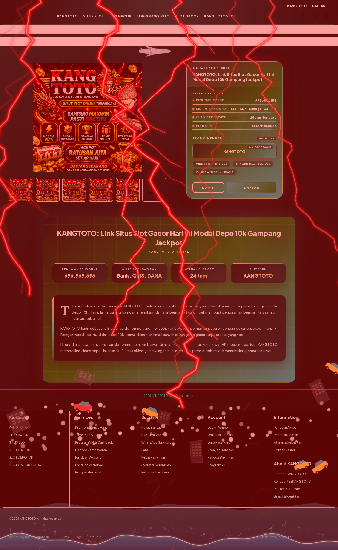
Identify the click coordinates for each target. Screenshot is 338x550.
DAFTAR (251, 187)
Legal (78, 537)
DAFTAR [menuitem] (318, 6)
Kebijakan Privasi (153, 457)
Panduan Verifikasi (221, 457)
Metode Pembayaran (91, 450)
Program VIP (217, 465)
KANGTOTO (133, 306)
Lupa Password (219, 442)
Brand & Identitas (287, 496)
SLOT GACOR (19, 450)
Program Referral (88, 472)
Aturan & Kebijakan (288, 442)
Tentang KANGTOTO (290, 474)
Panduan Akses (285, 427)
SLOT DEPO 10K (21, 457)
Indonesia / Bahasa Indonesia (29, 537)
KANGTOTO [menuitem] (297, 6)
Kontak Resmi (284, 450)
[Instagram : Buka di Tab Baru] (317, 537)
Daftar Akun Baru (220, 435)
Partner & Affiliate (287, 489)
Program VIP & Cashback (94, 442)
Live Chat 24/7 (152, 435)
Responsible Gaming (157, 472)
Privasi (65, 537)
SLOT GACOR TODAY (25, 465)
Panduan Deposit (88, 457)
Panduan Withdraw (89, 465)
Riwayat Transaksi (221, 450)
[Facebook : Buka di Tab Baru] (299, 537)
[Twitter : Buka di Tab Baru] (308, 537)
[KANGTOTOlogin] (27, 15)
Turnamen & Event (88, 435)
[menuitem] (67, 16)
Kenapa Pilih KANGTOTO (292, 481)
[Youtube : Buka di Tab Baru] (326, 537)
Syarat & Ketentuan (156, 465)
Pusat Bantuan (152, 427)
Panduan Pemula (286, 435)
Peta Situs (95, 537)
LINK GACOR (18, 435)
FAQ (144, 450)
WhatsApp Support (156, 442)
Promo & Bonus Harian (92, 427)
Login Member (218, 427)
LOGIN (208, 187)
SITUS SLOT (18, 442)
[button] (316, 16)
